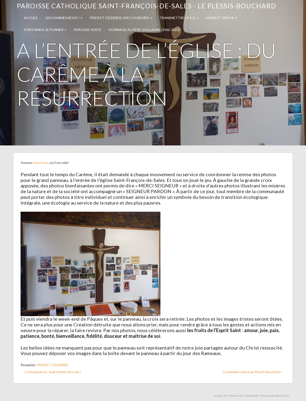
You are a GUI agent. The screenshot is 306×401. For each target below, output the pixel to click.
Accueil (31, 18)
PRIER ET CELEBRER (52, 365)
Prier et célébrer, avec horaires (120, 18)
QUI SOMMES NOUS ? (62, 18)
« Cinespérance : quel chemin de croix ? (53, 372)
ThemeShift (251, 395)
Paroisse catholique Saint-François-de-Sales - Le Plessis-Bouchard (146, 6)
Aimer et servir (220, 18)
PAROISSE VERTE (87, 30)
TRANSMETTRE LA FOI (177, 18)
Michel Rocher (41, 162)
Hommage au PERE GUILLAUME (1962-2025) (144, 30)
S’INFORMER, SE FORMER (44, 30)
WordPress (282, 395)
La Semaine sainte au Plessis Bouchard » (252, 372)
